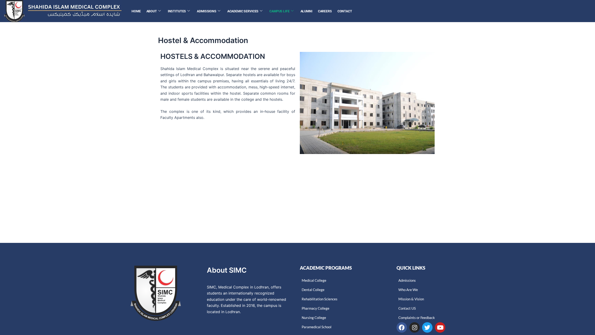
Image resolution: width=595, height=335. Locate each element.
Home (136, 11)
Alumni (306, 11)
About (151, 11)
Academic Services (243, 11)
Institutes (177, 11)
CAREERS (325, 11)
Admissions (206, 11)
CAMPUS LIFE (279, 11)
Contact (344, 11)
